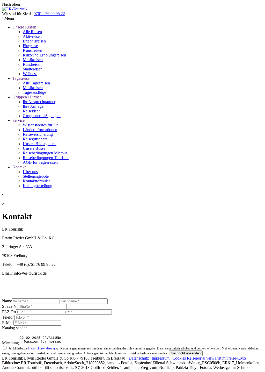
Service (18, 120)
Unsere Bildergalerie (39, 143)
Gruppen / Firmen (27, 97)
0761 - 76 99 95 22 (49, 13)
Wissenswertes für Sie (40, 125)
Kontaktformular (36, 181)
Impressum (161, 358)
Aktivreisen (32, 36)
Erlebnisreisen (34, 41)
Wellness (30, 73)
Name (7, 301)
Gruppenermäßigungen (42, 115)
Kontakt (19, 167)
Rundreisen (32, 64)
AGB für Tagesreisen (40, 162)
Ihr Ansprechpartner (39, 101)
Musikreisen (33, 60)
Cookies (179, 358)
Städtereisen (32, 69)
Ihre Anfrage (33, 106)
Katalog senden (14, 328)
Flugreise (30, 46)
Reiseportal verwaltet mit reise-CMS (216, 358)
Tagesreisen (22, 78)
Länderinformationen (40, 129)
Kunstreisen (32, 50)
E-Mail (7, 322)
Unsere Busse (34, 148)
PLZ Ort (9, 312)
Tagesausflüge (34, 92)
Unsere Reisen (24, 27)
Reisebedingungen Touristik (46, 157)
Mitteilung (10, 343)
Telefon (8, 317)
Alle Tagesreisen (36, 83)
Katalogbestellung (37, 185)
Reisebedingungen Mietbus (45, 153)
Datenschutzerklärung (41, 348)
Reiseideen (32, 111)
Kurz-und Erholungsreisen (44, 55)
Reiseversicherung (38, 134)
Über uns (30, 171)
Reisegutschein (35, 139)
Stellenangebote (36, 176)
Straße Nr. (10, 306)
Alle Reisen (32, 32)
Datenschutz (139, 358)
